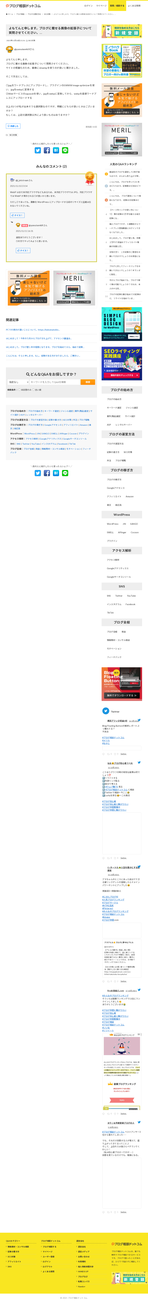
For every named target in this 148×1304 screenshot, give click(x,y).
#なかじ (106, 743)
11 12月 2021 (113, 767)
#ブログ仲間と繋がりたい (114, 810)
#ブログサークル (110, 902)
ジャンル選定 (67, 411)
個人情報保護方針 (86, 1266)
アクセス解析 (32, 439)
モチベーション (73, 449)
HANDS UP (83, 1271)
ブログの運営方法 (38, 420)
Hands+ (81, 1286)
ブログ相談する (49, 1247)
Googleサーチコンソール (75, 439)
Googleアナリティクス (50, 439)
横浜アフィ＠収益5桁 (117, 721)
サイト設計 (130, 416)
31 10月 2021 (113, 875)
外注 (75, 420)
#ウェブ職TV (112, 787)
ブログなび (83, 1276)
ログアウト (47, 1266)
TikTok (72, 444)
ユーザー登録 (48, 1257)
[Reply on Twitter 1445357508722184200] (104, 1212)
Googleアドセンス (53, 425)
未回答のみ (26, 390)
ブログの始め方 (35, 411)
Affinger (64, 433)
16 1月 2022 (134, 721)
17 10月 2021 (131, 991)
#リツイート (108, 1030)
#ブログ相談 (108, 1022)
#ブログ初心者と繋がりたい (115, 804)
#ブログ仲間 (108, 920)
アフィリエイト (71, 425)
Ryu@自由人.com (115, 990)
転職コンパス (84, 1281)
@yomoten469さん (24, 49)
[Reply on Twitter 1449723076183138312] (104, 1114)
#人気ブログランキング (113, 899)
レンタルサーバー (34, 415)
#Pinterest (107, 908)
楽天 (109, 505)
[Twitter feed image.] (121, 748)
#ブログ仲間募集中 (111, 807)
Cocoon (73, 433)
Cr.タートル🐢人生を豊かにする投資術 (123, 869)
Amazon (83, 425)
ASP (22, 415)
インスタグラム (49, 444)
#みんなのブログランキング (115, 911)
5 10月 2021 (113, 1127)
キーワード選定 (51, 411)
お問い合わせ (84, 1257)
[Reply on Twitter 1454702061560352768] (104, 982)
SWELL (54, 433)
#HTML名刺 (108, 905)
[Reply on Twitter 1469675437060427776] (104, 858)
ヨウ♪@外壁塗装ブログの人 (120, 1123)
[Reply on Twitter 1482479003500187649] (104, 754)
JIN (38, 433)
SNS (19, 444)
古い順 (38, 390)
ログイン (47, 1261)
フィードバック (114, 657)
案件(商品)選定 (82, 411)
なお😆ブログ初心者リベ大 (120, 763)
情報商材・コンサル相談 (53, 449)
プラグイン (84, 433)
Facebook (62, 444)
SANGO (45, 433)
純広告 (17, 428)
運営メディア (83, 1251)
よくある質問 (48, 1271)
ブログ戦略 (84, 420)
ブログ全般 (29, 449)
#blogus (106, 917)
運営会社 (82, 1247)
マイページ (47, 1251)
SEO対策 (31, 40)
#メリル (106, 740)
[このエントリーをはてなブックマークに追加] (56, 152)
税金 (38, 449)
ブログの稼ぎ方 (35, 425)
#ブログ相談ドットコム (113, 737)
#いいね (106, 1027)
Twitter (26, 444)
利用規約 (82, 1261)
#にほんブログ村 (110, 897)
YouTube (35, 444)
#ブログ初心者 (109, 801)
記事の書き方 (55, 420)
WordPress (29, 433)
